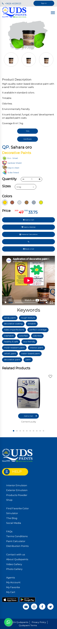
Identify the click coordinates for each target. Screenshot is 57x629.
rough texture (28, 318)
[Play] (5, 302)
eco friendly (29, 341)
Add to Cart (29, 220)
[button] (13, 430)
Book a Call (29, 249)
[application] (28, 280)
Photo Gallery (14, 569)
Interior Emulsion (16, 485)
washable (9, 336)
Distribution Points (17, 546)
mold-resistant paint (14, 347)
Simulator (12, 513)
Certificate (27, 139)
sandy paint (10, 318)
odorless (37, 336)
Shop (9, 500)
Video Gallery (14, 564)
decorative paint (12, 359)
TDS (27, 131)
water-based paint (30, 353)
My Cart (10, 592)
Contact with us (15, 554)
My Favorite (13, 587)
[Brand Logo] (14, 12)
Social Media (13, 523)
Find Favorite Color (17, 508)
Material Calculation (29, 234)
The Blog (11, 518)
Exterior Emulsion (17, 490)
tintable (32, 323)
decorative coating (13, 323)
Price (6, 210)
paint (28, 359)
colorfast (23, 336)
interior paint (36, 347)
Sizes (6, 186)
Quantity (9, 179)
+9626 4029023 (12, 3)
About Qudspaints (17, 559)
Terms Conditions (17, 536)
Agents (10, 577)
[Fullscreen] (51, 302)
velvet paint (10, 353)
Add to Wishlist (29, 227)
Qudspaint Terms (28, 625)
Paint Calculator (15, 541)
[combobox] (25, 187)
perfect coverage (38, 329)
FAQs (9, 531)
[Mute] (47, 302)
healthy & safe (11, 341)
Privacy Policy (39, 622)
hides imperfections (14, 329)
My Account (13, 582)
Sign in (44, 3)
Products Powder (16, 495)
